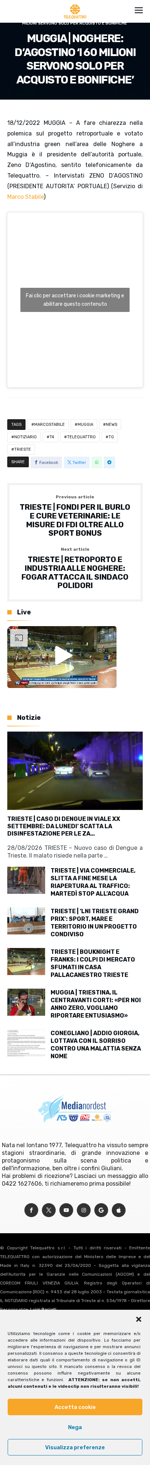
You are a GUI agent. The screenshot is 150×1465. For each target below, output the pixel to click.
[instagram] (84, 1210)
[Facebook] (31, 1210)
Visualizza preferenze (75, 1447)
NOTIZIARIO (25, 437)
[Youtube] (66, 1210)
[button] (138, 1319)
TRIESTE (22, 449)
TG (111, 437)
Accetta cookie (75, 1407)
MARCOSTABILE (49, 424)
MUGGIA (85, 424)
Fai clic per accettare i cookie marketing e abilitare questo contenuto (75, 300)
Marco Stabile (25, 196)
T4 (52, 437)
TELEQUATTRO (81, 437)
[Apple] (119, 1210)
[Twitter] (49, 1210)
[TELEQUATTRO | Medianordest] (75, 4)
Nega (75, 1427)
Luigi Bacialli (43, 1309)
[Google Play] (101, 1210)
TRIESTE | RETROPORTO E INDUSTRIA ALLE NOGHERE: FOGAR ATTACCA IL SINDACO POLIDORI (75, 568)
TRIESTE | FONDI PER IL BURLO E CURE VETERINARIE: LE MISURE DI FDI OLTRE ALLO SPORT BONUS (75, 516)
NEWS (111, 424)
